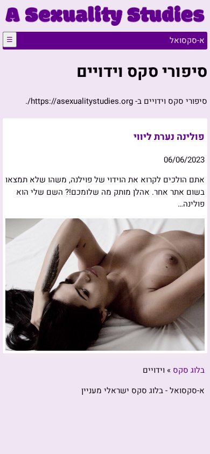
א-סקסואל (187, 40)
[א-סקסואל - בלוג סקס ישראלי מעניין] (105, 23)
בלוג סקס (189, 370)
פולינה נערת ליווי (169, 137)
